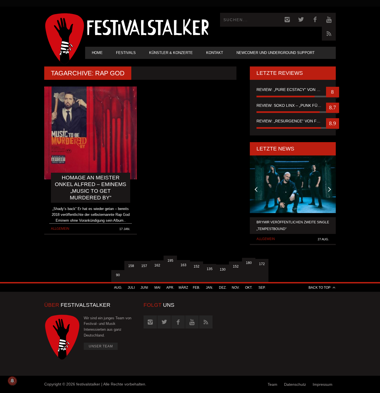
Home (97, 53)
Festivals (126, 53)
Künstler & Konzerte (171, 53)
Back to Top (319, 288)
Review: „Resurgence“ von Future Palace (292, 121)
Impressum (322, 384)
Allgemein (60, 228)
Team (272, 384)
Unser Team (101, 346)
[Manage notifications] (12, 380)
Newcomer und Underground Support (275, 53)
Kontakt (214, 53)
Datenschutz (295, 384)
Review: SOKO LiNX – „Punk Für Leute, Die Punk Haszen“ (292, 105)
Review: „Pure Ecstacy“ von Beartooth (292, 89)
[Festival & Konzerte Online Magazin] (147, 26)
